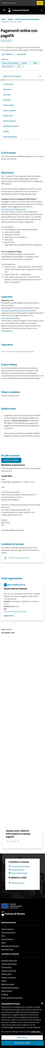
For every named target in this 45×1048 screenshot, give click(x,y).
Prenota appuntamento (19, 873)
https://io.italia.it (6, 330)
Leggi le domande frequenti (20, 866)
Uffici (3, 936)
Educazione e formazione (10, 987)
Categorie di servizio (10, 954)
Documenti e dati (7, 949)
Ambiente (4, 994)
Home (3, 19)
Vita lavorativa (6, 967)
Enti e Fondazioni (7, 939)
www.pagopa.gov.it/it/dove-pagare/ (13, 209)
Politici (3, 942)
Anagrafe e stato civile (9, 960)
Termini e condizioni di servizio (19, 557)
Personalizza (22, 1037)
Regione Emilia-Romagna (8, 3)
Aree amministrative (8, 932)
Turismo (3, 981)
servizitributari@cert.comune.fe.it (15, 611)
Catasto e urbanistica (8, 977)
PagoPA (9, 181)
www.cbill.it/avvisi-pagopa (10, 318)
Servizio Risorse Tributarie (15, 588)
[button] (22, 76)
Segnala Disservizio (17, 882)
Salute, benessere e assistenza (12, 997)
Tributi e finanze (6, 991)
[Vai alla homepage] (10, 10)
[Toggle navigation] (4, 10)
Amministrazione (8, 922)
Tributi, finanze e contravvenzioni (27, 19)
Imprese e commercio (8, 970)
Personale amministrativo (10, 946)
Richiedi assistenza (17, 869)
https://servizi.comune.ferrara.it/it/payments (16, 310)
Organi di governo (7, 929)
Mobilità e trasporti (7, 984)
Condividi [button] (9, 54)
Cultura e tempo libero (9, 964)
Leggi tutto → (9, 615)
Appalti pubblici (6, 974)
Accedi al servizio (11, 460)
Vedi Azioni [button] (21, 54)
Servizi (10, 19)
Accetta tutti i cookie (22, 1043)
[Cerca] (42, 10)
